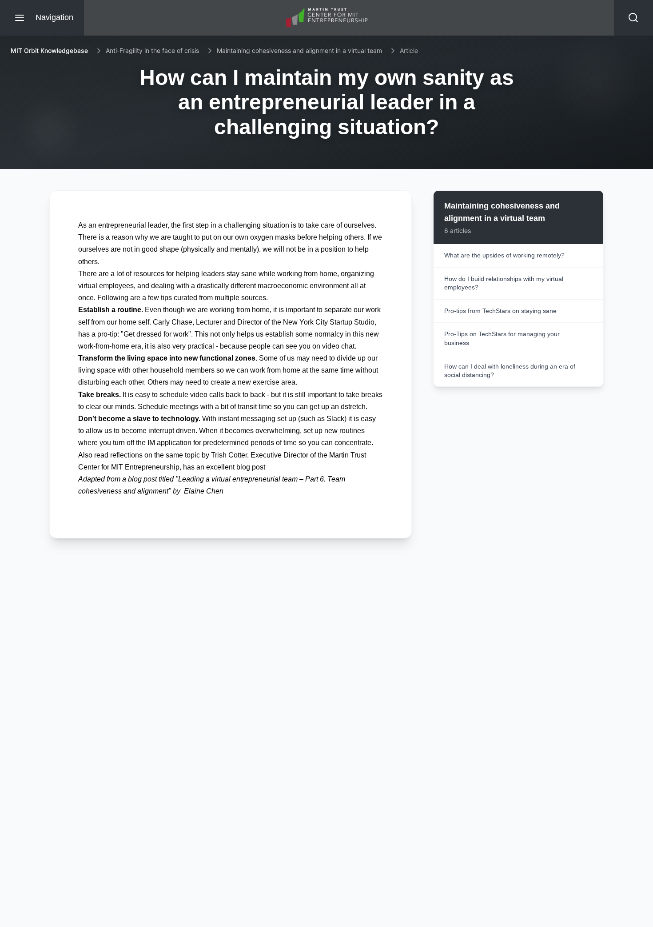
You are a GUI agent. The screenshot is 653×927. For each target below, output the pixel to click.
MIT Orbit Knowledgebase (49, 50)
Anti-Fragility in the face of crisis (152, 50)
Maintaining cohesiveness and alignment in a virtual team (299, 50)
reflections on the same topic (155, 455)
